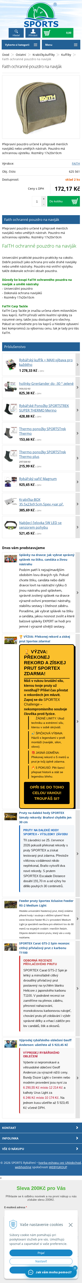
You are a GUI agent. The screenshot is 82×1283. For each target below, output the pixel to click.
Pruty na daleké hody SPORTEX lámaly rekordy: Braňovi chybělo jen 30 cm (45, 817)
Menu (48, 45)
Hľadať (16, 35)
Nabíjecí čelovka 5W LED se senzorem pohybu (40, 525)
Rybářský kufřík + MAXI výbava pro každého (46, 362)
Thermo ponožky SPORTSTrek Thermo (42, 431)
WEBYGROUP (58, 1167)
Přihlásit (33, 35)
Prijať (41, 1253)
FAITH (76, 163)
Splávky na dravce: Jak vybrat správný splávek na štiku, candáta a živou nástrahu (46, 559)
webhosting (23, 1167)
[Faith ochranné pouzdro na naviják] (41, 107)
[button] (75, 1268)
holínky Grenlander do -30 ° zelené (46, 383)
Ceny (36, 189)
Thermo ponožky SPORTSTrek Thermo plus (42, 454)
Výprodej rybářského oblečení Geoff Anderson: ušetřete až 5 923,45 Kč (45, 1042)
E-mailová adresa (14, 1207)
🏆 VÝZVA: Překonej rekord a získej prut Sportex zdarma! (44, 639)
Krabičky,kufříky (44, 55)
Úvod (5, 55)
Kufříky (66, 55)
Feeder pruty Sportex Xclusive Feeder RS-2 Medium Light (46, 903)
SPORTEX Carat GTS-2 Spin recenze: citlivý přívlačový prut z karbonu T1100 (44, 948)
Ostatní (21, 55)
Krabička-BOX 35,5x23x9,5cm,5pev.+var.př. (41, 502)
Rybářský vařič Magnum (38, 478)
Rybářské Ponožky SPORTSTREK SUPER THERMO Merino (44, 408)
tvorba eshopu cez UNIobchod (59, 1163)
